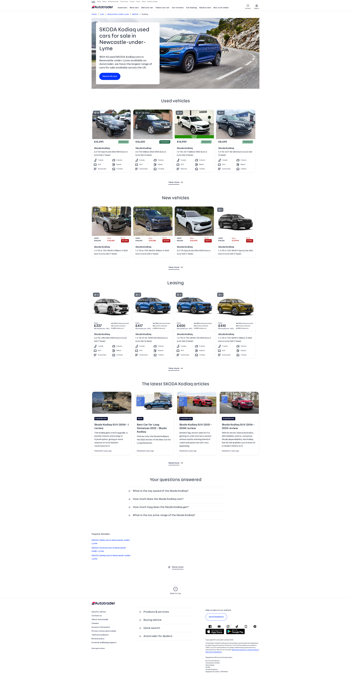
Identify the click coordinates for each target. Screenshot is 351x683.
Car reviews (178, 8)
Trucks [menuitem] (132, 1)
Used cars (122, 8)
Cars (102, 14)
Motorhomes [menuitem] (113, 1)
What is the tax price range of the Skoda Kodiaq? (164, 515)
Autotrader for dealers (157, 636)
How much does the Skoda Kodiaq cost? (158, 499)
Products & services (156, 612)
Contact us (97, 616)
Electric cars (205, 8)
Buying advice (152, 620)
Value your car (162, 8)
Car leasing (191, 8)
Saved (247, 8)
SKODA (135, 14)
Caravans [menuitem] (124, 1)
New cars (134, 8)
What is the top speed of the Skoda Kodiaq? (160, 491)
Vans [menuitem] (99, 1)
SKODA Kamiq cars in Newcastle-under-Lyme (111, 557)
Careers (95, 623)
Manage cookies (98, 648)
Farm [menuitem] (138, 1)
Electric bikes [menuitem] (153, 1)
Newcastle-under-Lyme (118, 14)
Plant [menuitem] (144, 1)
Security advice (99, 612)
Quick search (151, 628)
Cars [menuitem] (93, 1)
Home (94, 14)
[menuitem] (122, 8)
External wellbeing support (104, 643)
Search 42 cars (110, 76)
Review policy (98, 639)
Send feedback (216, 617)
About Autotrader (100, 620)
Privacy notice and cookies (104, 631)
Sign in (256, 8)
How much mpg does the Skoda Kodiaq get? (161, 507)
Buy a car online (221, 8)
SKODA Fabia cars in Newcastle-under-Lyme (111, 542)
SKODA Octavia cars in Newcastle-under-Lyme (109, 549)
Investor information (101, 627)
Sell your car (147, 8)
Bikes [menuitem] (104, 1)
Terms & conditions (100, 635)
